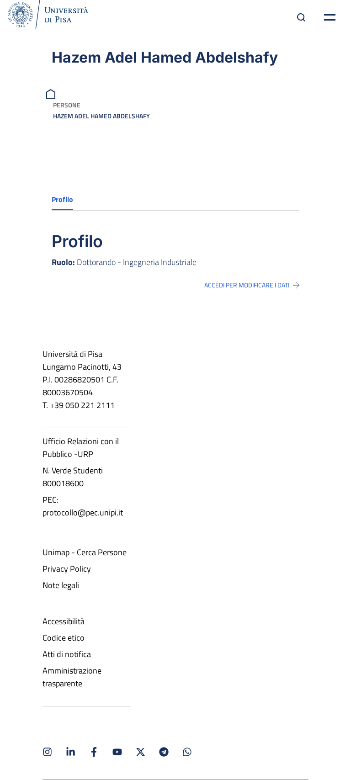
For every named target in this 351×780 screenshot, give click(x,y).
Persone (66, 105)
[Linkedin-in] (70, 752)
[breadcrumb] (52, 93)
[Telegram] (164, 752)
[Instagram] (47, 752)
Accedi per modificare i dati (246, 285)
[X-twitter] (140, 752)
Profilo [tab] (62, 199)
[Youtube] (117, 752)
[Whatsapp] (187, 752)
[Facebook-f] (94, 752)
